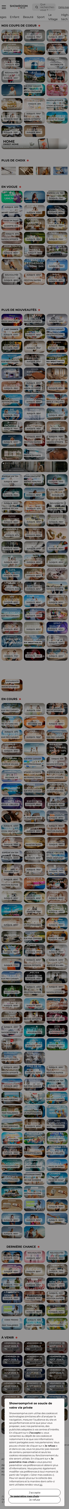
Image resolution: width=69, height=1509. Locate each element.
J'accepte (34, 1492)
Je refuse (34, 1499)
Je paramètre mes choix (24, 1496)
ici (41, 1484)
